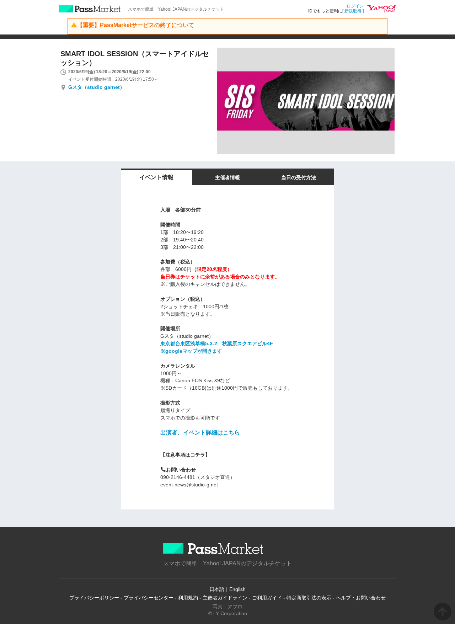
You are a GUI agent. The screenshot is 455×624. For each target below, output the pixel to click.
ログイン (355, 6)
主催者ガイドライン (225, 598)
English (237, 589)
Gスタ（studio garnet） (96, 87)
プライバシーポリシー (94, 598)
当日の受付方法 (298, 177)
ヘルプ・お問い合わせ (361, 598)
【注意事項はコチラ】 (185, 455)
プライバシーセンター (148, 598)
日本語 (216, 589)
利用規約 (188, 598)
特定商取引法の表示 (309, 598)
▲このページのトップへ (442, 611)
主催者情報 (227, 177)
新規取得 (353, 11)
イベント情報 (156, 177)
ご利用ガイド (267, 598)
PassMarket (90, 8)
